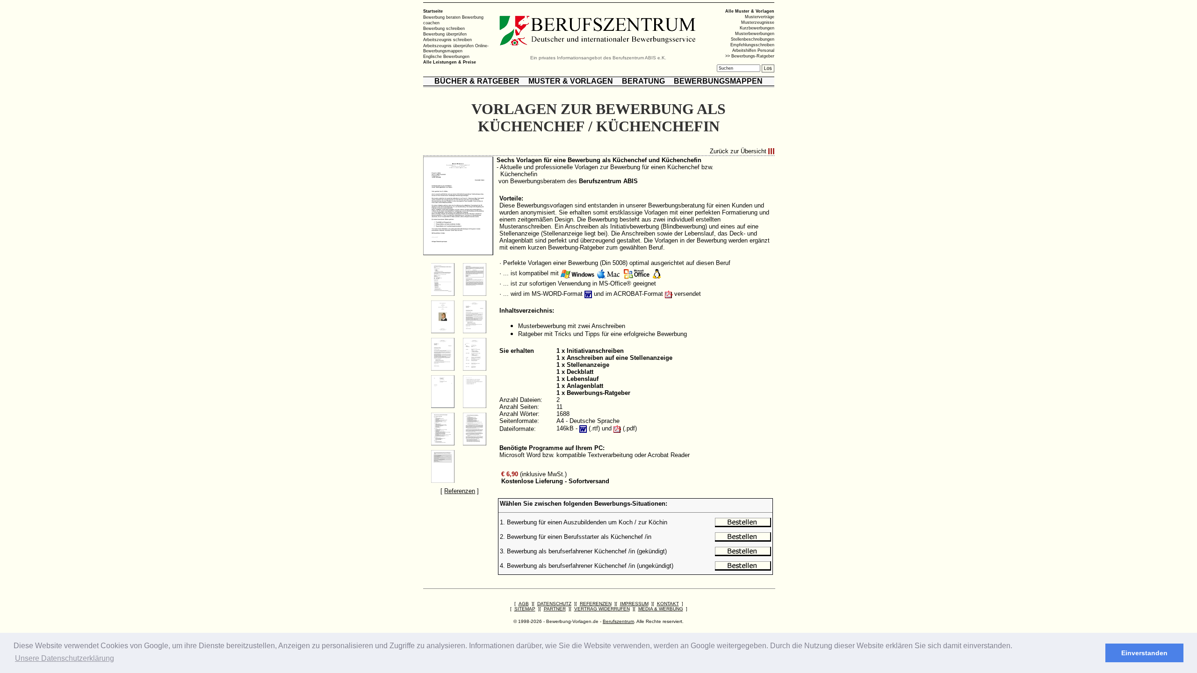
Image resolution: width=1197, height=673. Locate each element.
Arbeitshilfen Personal (753, 50)
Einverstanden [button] (1144, 653)
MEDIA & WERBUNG (660, 608)
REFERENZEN (596, 603)
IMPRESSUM (634, 603)
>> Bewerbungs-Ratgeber (749, 56)
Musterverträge (759, 16)
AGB (524, 603)
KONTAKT (668, 603)
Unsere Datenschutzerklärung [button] (64, 658)
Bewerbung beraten (442, 17)
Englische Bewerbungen (446, 56)
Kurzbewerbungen (757, 28)
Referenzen (459, 490)
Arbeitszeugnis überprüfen (448, 45)
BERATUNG (643, 81)
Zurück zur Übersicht (738, 151)
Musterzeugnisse (757, 22)
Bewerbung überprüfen (445, 34)
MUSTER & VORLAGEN (570, 81)
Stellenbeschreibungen (752, 39)
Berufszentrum (618, 621)
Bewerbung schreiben (444, 28)
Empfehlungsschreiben (752, 45)
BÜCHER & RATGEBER (476, 81)
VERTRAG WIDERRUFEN (602, 608)
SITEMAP (524, 608)
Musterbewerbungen (754, 33)
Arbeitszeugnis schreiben (447, 39)
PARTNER (555, 608)
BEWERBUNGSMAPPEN (718, 81)
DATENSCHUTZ (554, 603)
